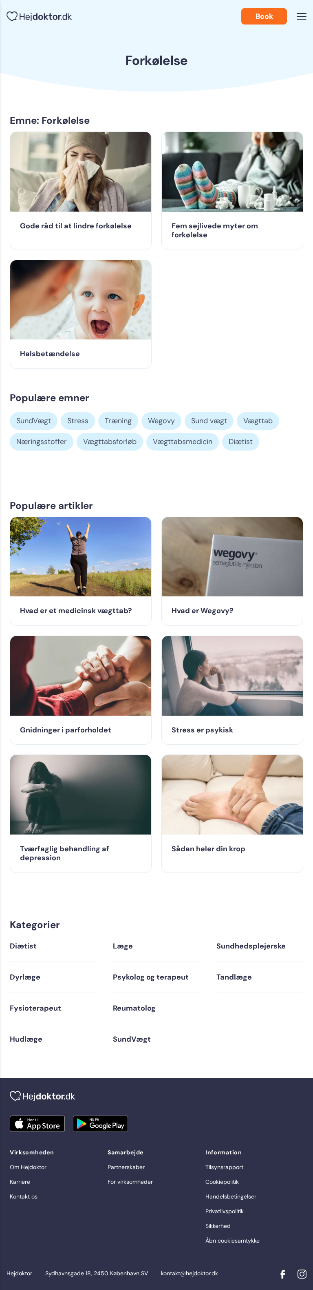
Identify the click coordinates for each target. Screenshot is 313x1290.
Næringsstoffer (41, 441)
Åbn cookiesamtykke (232, 1240)
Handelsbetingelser (230, 1196)
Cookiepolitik (222, 1181)
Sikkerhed (218, 1226)
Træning (118, 421)
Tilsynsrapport (224, 1167)
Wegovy (161, 421)
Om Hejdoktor (28, 1167)
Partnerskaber (126, 1167)
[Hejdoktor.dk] (39, 16)
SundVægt (33, 421)
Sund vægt (209, 421)
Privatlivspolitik (224, 1211)
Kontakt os (23, 1196)
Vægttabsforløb (110, 441)
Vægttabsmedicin (182, 441)
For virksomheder (130, 1181)
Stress (77, 421)
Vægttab (258, 421)
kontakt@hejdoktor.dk (189, 1273)
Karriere (20, 1181)
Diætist (241, 441)
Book (264, 16)
